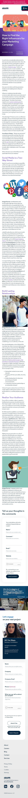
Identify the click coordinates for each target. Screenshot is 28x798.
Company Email (10, 679)
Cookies (6, 770)
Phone (7, 686)
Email (8, 548)
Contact (6, 755)
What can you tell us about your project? (13, 695)
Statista (11, 279)
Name (8, 529)
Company (8, 671)
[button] (24, 8)
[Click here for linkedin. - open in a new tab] (5, 785)
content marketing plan (15, 102)
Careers (6, 748)
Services (6, 758)
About (6, 745)
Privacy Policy (10, 573)
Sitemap (6, 772)
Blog (5, 752)
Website (8, 556)
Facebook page (12, 67)
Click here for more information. (20, 3)
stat (7, 142)
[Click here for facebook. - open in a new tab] (11, 785)
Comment (9, 536)
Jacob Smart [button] (19, 53)
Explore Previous (8, 607)
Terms (6, 767)
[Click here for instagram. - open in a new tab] (18, 785)
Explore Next (21, 597)
